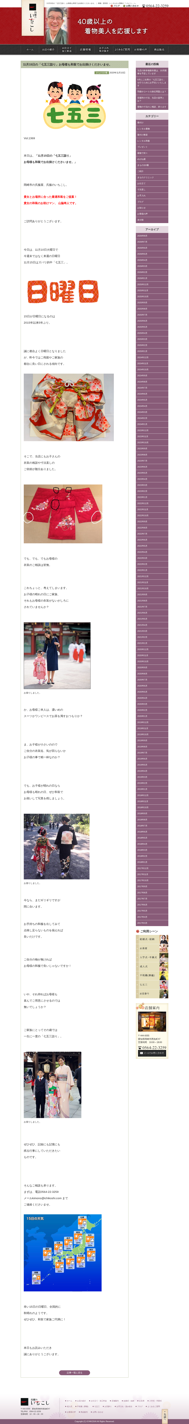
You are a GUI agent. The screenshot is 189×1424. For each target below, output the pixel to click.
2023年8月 (142, 455)
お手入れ (141, 195)
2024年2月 (142, 418)
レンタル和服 (143, 141)
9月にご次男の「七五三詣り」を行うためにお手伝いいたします (151, 83)
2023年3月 (142, 485)
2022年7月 (142, 534)
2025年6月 (142, 321)
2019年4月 (142, 771)
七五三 (97, 1406)
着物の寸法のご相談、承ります (151, 107)
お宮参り (108, 1406)
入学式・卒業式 (155, 1401)
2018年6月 (142, 832)
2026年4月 (142, 260)
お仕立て (141, 183)
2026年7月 (142, 242)
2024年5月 (142, 400)
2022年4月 (142, 552)
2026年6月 (142, 248)
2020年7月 (142, 680)
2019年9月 (142, 740)
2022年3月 (142, 558)
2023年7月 (142, 461)
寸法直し (141, 189)
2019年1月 (142, 789)
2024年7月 (142, 388)
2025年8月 (142, 309)
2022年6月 (142, 540)
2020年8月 (142, 674)
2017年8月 (142, 893)
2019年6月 (142, 759)
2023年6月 (142, 467)
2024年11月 (142, 363)
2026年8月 (142, 236)
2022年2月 (142, 564)
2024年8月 (142, 382)
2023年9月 (142, 448)
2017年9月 (142, 886)
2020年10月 (143, 661)
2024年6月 (142, 394)
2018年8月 (142, 820)
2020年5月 (142, 692)
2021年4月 (142, 625)
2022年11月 (142, 509)
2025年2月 (142, 345)
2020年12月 (143, 649)
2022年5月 (142, 546)
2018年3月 (142, 850)
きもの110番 (143, 165)
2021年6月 (142, 613)
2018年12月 (143, 795)
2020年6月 (142, 686)
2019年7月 (142, 753)
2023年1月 (142, 497)
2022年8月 (142, 528)
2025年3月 (142, 339)
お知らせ (141, 208)
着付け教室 (142, 135)
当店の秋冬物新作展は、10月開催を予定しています (152, 72)
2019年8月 (142, 747)
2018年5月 (142, 838)
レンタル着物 (143, 129)
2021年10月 (143, 588)
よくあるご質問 (154, 1406)
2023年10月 (143, 442)
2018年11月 (142, 801)
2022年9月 (142, 521)
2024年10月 (143, 369)
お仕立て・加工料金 (99, 1401)
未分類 (140, 220)
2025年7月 (142, 315)
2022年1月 (142, 570)
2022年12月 (143, 503)
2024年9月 (142, 376)
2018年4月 (142, 844)
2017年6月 (142, 905)
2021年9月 (142, 594)
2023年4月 (142, 479)
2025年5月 (142, 327)
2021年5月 (142, 619)
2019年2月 (142, 783)
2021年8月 (142, 601)
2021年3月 (142, 631)
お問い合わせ (98, 1412)
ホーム (69, 1401)
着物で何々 (142, 153)
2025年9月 (142, 303)
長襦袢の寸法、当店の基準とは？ (150, 99)
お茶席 (141, 1401)
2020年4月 (142, 698)
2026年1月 (142, 278)
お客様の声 (142, 214)
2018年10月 (143, 807)
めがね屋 (141, 159)
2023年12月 (143, 430)
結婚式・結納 (129, 1401)
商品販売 (84, 1412)
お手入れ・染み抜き (124, 1406)
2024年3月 (142, 412)
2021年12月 (143, 576)
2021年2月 (142, 637)
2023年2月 (142, 491)
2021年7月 (142, 607)
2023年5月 (142, 473)
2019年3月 (142, 777)
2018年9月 (142, 813)
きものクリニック (145, 177)
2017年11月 (142, 874)
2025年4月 (142, 333)
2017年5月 (142, 911)
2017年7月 (142, 899)
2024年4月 (142, 406)
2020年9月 (142, 667)
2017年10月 (143, 880)
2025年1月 (142, 351)
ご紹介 (140, 171)
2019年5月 (142, 765)
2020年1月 (142, 716)
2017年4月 (142, 917)
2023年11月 (142, 436)
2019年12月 (143, 722)
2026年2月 (142, 272)
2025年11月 (142, 290)
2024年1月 (142, 424)
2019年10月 (143, 734)
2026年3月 (142, 266)
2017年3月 (142, 923)
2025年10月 (143, 296)
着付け (140, 122)
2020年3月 (142, 704)
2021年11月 (142, 582)
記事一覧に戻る (74, 1372)
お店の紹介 (81, 1401)
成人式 (69, 1406)
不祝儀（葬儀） (83, 1406)
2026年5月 (142, 254)
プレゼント (142, 147)
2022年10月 (143, 515)
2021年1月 (142, 643)
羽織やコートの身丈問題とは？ (151, 92)
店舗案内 (115, 1401)
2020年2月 (142, 710)
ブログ (140, 202)
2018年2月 (142, 856)
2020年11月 (142, 655)
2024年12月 (143, 357)
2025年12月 (143, 284)
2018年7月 (142, 826)
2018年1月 (142, 862)
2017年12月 (143, 868)
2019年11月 (142, 728)
